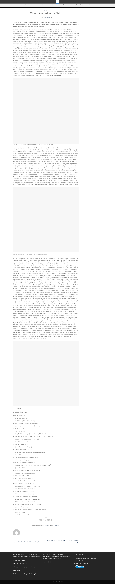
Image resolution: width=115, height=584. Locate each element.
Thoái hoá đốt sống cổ (51, 5)
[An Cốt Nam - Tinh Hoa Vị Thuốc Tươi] (57, 2)
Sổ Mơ (15, 574)
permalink (57, 525)
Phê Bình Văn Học (33, 567)
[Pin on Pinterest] (48, 520)
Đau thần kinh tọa (65, 5)
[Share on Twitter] (43, 520)
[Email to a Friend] (46, 520)
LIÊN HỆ (90, 5)
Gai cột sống (74, 5)
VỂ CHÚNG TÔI (82, 5)
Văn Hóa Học (23, 567)
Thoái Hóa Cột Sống (38, 5)
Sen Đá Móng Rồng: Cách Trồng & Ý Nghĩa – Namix (29, 542)
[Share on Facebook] (40, 520)
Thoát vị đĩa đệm (27, 5)
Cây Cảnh (45, 10)
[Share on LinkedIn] (51, 520)
